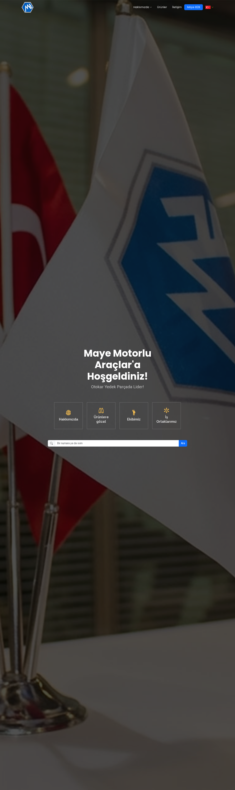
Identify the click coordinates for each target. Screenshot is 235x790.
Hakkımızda (141, 7)
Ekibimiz (134, 419)
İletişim (177, 7)
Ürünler (162, 7)
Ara (183, 443)
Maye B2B (193, 7)
